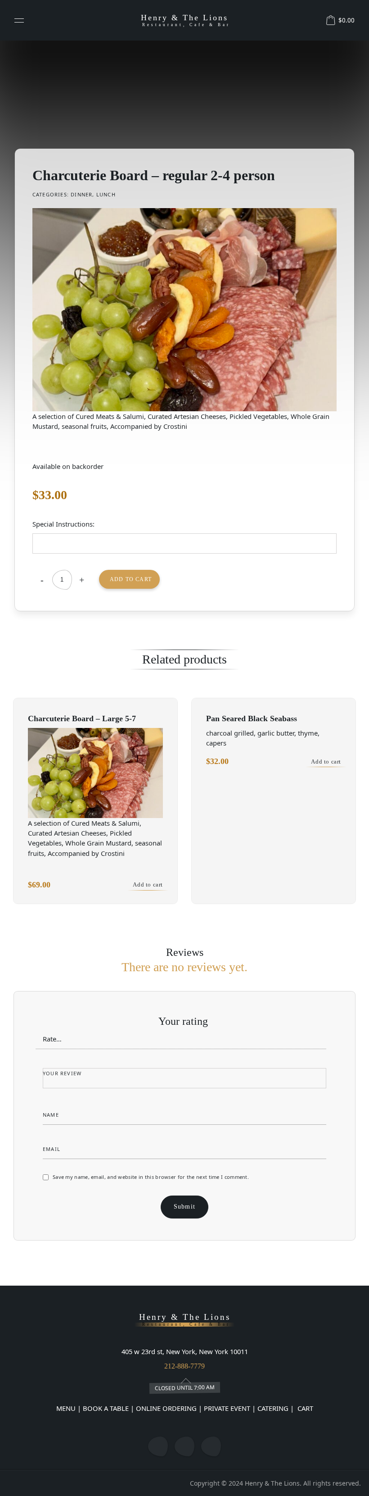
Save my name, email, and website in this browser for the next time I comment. (151, 1176)
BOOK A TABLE (106, 1408)
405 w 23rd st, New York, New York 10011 (185, 1351)
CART (304, 1408)
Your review (63, 1073)
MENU (66, 1408)
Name (52, 1114)
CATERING (272, 1408)
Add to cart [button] (148, 884)
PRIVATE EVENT (227, 1408)
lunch (106, 194)
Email (52, 1149)
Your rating (184, 1021)
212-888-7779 (184, 1366)
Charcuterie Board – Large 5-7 (82, 718)
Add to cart (131, 579)
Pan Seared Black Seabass (251, 718)
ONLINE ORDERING (166, 1408)
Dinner (81, 194)
